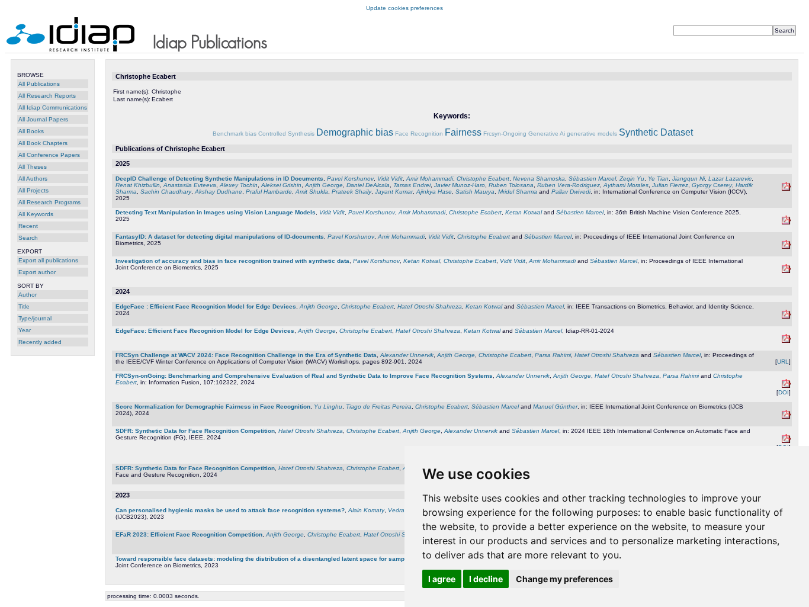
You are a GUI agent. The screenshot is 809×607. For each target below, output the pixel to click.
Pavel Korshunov (350, 178)
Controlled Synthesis (286, 133)
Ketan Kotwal (523, 212)
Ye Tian (658, 178)
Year (24, 330)
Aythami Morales (626, 185)
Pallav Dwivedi (570, 191)
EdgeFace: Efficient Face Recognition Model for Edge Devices (204, 330)
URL (783, 361)
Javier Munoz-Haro (459, 185)
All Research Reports (47, 95)
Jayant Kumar (394, 191)
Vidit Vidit (390, 178)
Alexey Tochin (239, 185)
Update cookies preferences (404, 8)
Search (28, 238)
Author (27, 294)
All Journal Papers (43, 119)
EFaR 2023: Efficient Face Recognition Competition (188, 534)
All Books (31, 131)
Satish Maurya (475, 191)
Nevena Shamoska (539, 178)
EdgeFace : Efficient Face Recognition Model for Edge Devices (205, 306)
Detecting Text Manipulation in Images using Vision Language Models (215, 212)
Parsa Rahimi (553, 355)
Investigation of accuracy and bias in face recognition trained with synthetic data (232, 261)
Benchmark (228, 133)
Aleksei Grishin (281, 185)
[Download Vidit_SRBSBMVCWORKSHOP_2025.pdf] (786, 222)
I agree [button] (441, 579)
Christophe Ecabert (483, 178)
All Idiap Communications (52, 107)
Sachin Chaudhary (165, 191)
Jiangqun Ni (688, 178)
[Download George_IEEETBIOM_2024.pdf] (786, 316)
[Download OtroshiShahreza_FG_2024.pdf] (786, 441)
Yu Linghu (328, 406)
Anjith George (324, 185)
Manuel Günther (555, 406)
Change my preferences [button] (564, 579)
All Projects (33, 190)
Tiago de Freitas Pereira (379, 406)
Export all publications (48, 260)
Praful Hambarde (269, 191)
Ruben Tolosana (511, 185)
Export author (37, 272)
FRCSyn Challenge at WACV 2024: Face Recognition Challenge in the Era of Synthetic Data (246, 355)
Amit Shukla (312, 191)
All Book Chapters (43, 143)
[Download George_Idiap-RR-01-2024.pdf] (786, 341)
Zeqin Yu (631, 178)
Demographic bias (354, 132)
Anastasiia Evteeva (189, 185)
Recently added (40, 342)
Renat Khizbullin (137, 185)
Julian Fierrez (670, 185)
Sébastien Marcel (592, 178)
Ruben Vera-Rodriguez (568, 185)
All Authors (32, 178)
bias (250, 133)
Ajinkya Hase (434, 191)
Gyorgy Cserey (712, 185)
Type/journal (35, 318)
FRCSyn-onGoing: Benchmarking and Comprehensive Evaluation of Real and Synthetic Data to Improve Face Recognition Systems (304, 375)
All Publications (39, 84)
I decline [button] (486, 579)
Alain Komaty (366, 510)
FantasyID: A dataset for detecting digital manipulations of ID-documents (219, 236)
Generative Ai (546, 133)
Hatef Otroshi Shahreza (429, 306)
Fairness (463, 132)
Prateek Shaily (351, 191)
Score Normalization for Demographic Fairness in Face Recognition (212, 406)
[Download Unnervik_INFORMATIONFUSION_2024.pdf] (786, 386)
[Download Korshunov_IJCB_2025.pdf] (786, 271)
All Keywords (35, 214)
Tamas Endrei (412, 185)
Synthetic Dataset (656, 132)
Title (24, 306)
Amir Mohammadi (429, 178)
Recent (28, 226)
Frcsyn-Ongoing (505, 133)
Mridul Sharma (517, 191)
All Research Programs (49, 202)
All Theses (32, 166)
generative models (592, 133)
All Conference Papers (49, 155)
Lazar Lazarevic (730, 178)
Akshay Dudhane (218, 191)
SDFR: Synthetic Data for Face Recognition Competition (195, 431)
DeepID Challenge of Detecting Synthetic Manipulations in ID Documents (219, 178)
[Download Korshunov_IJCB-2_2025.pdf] (786, 246)
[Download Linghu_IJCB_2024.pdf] (786, 416)
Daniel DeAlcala (368, 185)
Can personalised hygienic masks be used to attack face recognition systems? (230, 510)
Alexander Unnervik (407, 355)
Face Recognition (419, 133)
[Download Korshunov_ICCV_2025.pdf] (786, 188)
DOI (783, 392)
